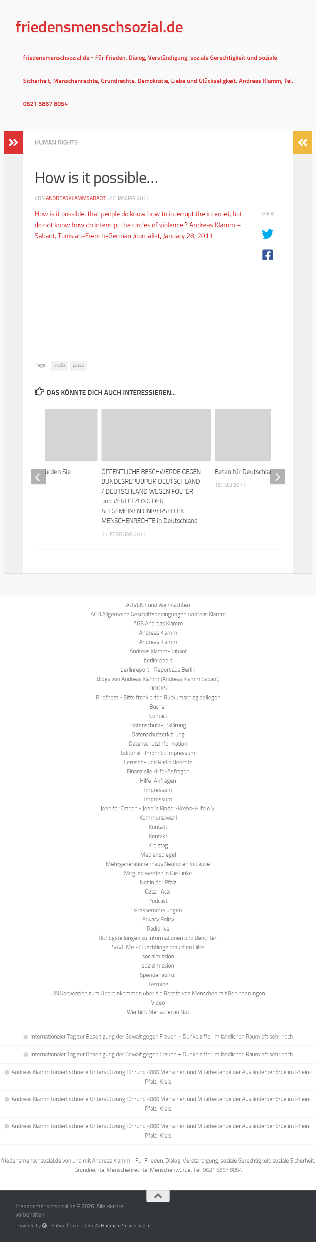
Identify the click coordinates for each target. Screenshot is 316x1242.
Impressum (158, 790)
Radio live (158, 928)
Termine (158, 984)
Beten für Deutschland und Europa (262, 472)
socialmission (158, 956)
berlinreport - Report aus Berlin (158, 669)
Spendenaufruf (158, 974)
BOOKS (158, 688)
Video (158, 1002)
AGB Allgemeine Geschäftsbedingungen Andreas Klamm (158, 614)
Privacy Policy (158, 919)
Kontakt (158, 827)
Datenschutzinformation (158, 743)
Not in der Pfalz (158, 882)
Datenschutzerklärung (158, 734)
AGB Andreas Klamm (158, 623)
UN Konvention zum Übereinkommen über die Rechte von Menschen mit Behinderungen (158, 993)
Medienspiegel (158, 854)
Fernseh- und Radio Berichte (158, 762)
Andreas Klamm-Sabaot (158, 651)
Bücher (158, 706)
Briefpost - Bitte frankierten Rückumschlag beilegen (158, 697)
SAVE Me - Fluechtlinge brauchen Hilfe (158, 947)
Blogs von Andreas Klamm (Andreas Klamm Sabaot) (158, 679)
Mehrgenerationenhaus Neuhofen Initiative (158, 863)
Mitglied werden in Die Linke (158, 873)
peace (78, 365)
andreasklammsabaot (76, 198)
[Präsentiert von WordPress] (44, 1225)
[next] (277, 476)
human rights (56, 142)
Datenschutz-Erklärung (158, 725)
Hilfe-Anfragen (158, 780)
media (60, 365)
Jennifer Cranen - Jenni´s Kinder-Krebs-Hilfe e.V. (158, 808)
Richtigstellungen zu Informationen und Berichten (158, 937)
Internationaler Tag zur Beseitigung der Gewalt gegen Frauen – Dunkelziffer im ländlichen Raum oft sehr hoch (161, 1036)
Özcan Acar (158, 891)
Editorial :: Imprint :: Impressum (158, 753)
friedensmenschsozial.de (99, 27)
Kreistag (158, 845)
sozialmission (158, 965)
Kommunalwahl (158, 817)
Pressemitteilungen (158, 910)
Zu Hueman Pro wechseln (121, 1226)
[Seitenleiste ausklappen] (13, 142)
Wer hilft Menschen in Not (158, 1011)
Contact (158, 716)
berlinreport (158, 660)
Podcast (158, 900)
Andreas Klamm (158, 632)
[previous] (38, 476)
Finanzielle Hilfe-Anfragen (158, 771)
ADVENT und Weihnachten (158, 605)
